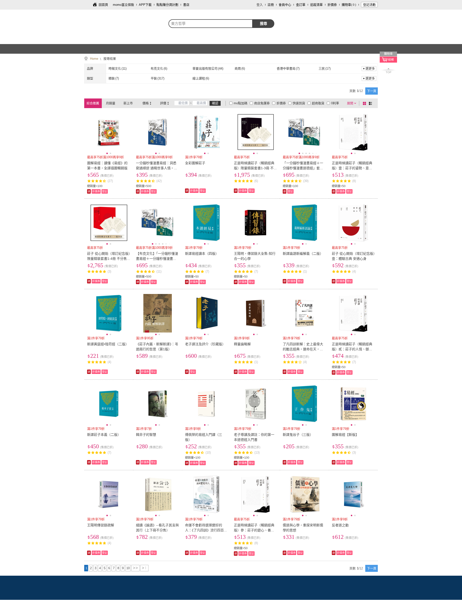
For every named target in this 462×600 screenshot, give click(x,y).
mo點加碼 (240, 103)
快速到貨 (299, 103)
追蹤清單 (316, 5)
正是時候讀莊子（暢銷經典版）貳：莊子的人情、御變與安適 (352, 349)
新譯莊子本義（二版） (104, 435)
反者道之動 (340, 525)
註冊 (271, 5)
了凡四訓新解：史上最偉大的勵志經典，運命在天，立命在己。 (303, 349)
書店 (186, 5)
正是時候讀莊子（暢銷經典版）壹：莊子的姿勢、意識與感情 (352, 168)
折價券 (332, 5)
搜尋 (263, 23)
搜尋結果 (109, 58)
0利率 (335, 103)
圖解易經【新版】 (345, 435)
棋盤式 (365, 103)
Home (94, 58)
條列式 (371, 103)
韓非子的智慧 (146, 435)
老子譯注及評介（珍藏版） (205, 344)
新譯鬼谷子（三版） (298, 435)
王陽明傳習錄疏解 (100, 525)
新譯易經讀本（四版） (202, 253)
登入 (260, 5)
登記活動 (369, 5)
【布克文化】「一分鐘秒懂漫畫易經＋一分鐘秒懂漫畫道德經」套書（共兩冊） (157, 259)
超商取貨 (318, 103)
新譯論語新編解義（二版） (303, 253)
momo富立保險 (123, 5)
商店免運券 (262, 103)
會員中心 (285, 5)
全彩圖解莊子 (195, 163)
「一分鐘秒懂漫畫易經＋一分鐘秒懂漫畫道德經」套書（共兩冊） (303, 168)
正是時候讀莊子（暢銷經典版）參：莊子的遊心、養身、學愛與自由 (254, 530)
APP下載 (145, 5)
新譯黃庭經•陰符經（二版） (108, 344)
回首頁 (103, 5)
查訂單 (300, 5)
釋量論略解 (242, 344)
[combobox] (210, 23)
